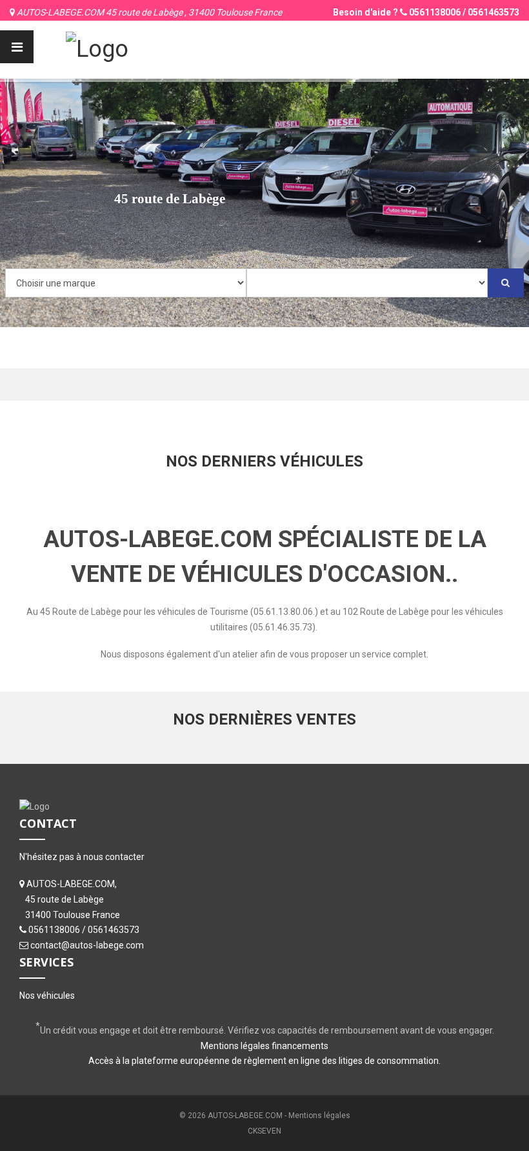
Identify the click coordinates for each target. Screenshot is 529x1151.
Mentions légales (319, 1115)
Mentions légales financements (264, 1046)
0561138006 (435, 12)
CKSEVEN (264, 1131)
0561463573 (493, 12)
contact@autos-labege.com (87, 945)
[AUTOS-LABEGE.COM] (97, 47)
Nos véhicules (47, 995)
